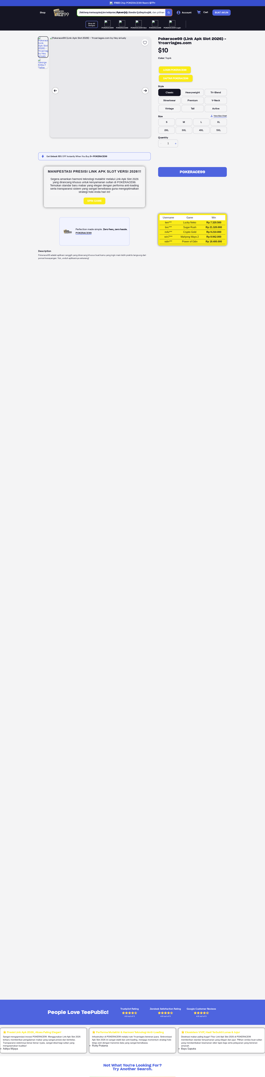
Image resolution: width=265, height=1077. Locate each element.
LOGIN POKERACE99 (174, 70)
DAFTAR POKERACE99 (175, 78)
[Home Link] (61, 13)
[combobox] (121, 12)
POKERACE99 (192, 172)
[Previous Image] (55, 90)
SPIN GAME (94, 200)
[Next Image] (145, 90)
